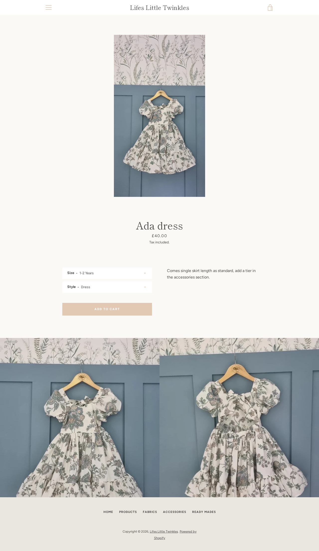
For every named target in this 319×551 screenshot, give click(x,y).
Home (108, 512)
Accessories (174, 512)
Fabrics (150, 512)
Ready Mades (204, 512)
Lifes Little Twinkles (159, 7)
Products (128, 512)
